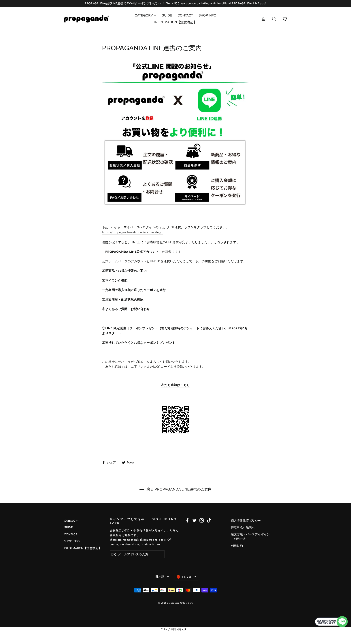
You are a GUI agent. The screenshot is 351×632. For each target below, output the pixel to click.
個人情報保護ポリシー (246, 521)
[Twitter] (194, 520)
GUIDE (167, 15)
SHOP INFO (207, 15)
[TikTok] (209, 520)
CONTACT (185, 15)
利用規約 (237, 546)
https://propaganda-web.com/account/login (132, 232)
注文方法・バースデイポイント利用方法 (250, 536)
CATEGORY (144, 15)
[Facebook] (187, 520)
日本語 (159, 577)
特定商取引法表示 (243, 527)
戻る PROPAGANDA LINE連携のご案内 (179, 489)
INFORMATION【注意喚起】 (175, 22)
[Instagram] (201, 520)
